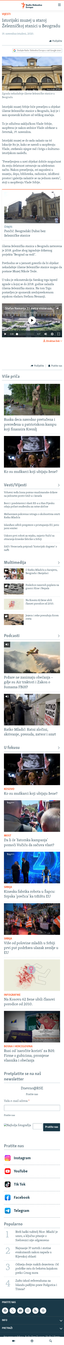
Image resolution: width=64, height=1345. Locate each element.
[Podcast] (32, 1341)
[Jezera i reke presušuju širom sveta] (14, 619)
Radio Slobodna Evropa (24, 313)
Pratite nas (51, 1127)
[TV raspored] (43, 1310)
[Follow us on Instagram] (28, 1310)
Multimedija (15, 563)
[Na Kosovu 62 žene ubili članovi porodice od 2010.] (14, 604)
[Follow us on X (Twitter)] (13, 1310)
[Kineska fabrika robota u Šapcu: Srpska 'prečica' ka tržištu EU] (32, 867)
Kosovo (9, 789)
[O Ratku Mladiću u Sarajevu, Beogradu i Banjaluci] (14, 573)
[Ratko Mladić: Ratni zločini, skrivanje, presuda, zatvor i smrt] (32, 709)
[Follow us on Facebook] (5, 1310)
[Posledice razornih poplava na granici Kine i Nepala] (14, 589)
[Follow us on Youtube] (20, 1310)
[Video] (14, 1341)
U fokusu (12, 748)
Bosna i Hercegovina (18, 1046)
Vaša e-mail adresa (16, 1101)
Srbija (8, 887)
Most (7, 835)
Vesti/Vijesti (15, 485)
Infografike (12, 995)
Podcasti (12, 636)
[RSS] (35, 1310)
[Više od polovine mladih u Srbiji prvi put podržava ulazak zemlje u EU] (32, 919)
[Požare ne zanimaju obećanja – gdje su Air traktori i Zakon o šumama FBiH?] (32, 657)
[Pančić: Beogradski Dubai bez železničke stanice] (32, 207)
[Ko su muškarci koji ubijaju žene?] (32, 452)
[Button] (55, 41)
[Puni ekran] (58, 334)
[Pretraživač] (50, 1341)
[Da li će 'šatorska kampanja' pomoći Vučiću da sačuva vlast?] (32, 816)
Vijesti (6, 14)
